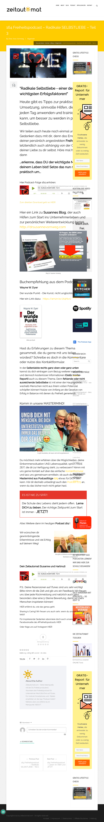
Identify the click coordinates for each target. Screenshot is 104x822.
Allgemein (31, 39)
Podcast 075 (74, 482)
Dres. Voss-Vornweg (16, 39)
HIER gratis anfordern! (82, 173)
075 (56, 478)
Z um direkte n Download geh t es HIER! (38, 202)
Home (57, 5)
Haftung (93, 818)
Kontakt (89, 5)
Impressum (55, 818)
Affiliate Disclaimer (81, 818)
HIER (22, 607)
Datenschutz (67, 818)
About (62, 5)
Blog (67, 5)
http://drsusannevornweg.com (43, 227)
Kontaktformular (53, 362)
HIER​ (50, 627)
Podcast (72, 5)
